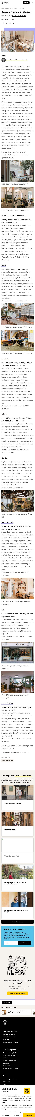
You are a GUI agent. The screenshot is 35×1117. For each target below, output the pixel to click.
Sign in (26, 2)
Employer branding (9, 1055)
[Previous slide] (2, 1012)
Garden (4, 458)
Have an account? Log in (10, 1042)
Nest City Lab (7, 522)
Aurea (3, 609)
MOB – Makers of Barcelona (13, 215)
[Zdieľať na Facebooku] (6, 23)
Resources (6, 1063)
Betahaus (5, 359)
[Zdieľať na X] (10, 23)
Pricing (5, 1058)
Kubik (3, 265)
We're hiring (6, 1081)
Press (4, 1084)
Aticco (4, 414)
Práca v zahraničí (19, 8)
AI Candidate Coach (9, 1037)
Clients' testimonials (9, 1060)
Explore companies (9, 1034)
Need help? (6, 1039)
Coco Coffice (7, 703)
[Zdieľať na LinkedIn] (13, 23)
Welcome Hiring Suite (10, 1052)
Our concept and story (10, 1079)
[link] (19, 16)
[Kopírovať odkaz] (2, 23)
